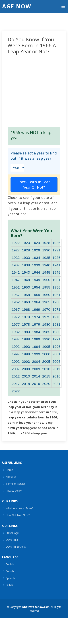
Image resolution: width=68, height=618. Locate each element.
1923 (26, 243)
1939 (36, 265)
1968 (26, 309)
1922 (16, 243)
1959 (36, 295)
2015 (46, 376)
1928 (26, 250)
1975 (46, 317)
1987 (16, 339)
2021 (56, 384)
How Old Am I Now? (18, 515)
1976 (56, 317)
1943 (26, 272)
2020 (46, 384)
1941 (56, 265)
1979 (36, 324)
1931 (56, 250)
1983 (26, 332)
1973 (26, 317)
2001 (56, 354)
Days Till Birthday (16, 546)
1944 (36, 272)
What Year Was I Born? (19, 508)
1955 (46, 287)
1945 (46, 272)
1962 (16, 302)
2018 (26, 384)
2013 (26, 376)
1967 (16, 309)
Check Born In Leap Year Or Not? (34, 184)
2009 (36, 369)
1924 (36, 243)
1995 (46, 347)
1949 (36, 280)
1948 (26, 280)
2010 (46, 369)
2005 (46, 361)
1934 (36, 258)
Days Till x (12, 539)
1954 (36, 287)
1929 (36, 250)
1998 (26, 354)
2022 (16, 391)
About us (11, 477)
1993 (26, 347)
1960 (46, 295)
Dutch (9, 585)
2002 (16, 361)
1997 (16, 354)
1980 (46, 324)
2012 (16, 376)
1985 (46, 332)
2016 (56, 376)
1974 (36, 317)
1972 (16, 317)
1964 (36, 302)
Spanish (10, 578)
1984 (36, 332)
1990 (46, 339)
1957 (16, 295)
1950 (46, 280)
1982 (16, 332)
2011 (56, 369)
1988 (26, 339)
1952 (16, 287)
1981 (56, 324)
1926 (56, 243)
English (10, 564)
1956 (56, 287)
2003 (26, 361)
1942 (16, 272)
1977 (16, 324)
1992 (16, 347)
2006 (56, 361)
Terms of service (16, 483)
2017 (16, 384)
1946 (56, 272)
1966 (56, 302)
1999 (36, 354)
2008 (26, 369)
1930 (46, 250)
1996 (56, 347)
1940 (46, 265)
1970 (46, 309)
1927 (16, 250)
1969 (36, 309)
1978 (26, 324)
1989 (36, 339)
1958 (26, 295)
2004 (36, 361)
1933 (26, 258)
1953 (26, 287)
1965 (46, 302)
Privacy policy (14, 490)
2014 (36, 376)
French (10, 571)
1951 (56, 280)
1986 (56, 332)
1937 (16, 265)
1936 (56, 258)
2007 (16, 369)
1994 (36, 347)
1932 (16, 258)
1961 (56, 295)
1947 (16, 280)
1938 (26, 265)
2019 (36, 384)
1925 (46, 243)
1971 (56, 309)
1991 (56, 339)
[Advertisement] (34, 90)
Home (9, 470)
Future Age (12, 533)
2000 (46, 354)
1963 (26, 302)
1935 (46, 258)
